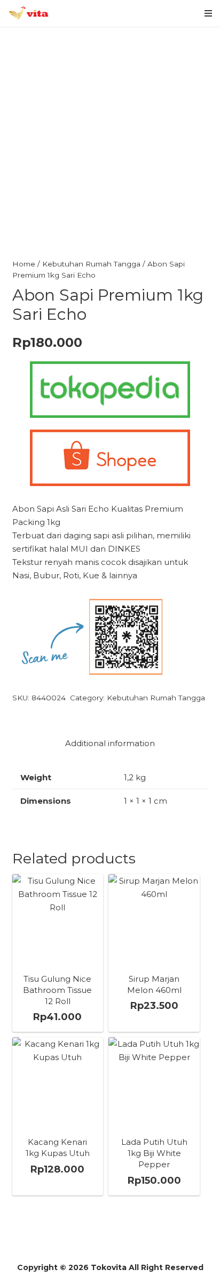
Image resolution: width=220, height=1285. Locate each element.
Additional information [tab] (110, 743)
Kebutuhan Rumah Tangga (91, 264)
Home (23, 264)
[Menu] (208, 13)
